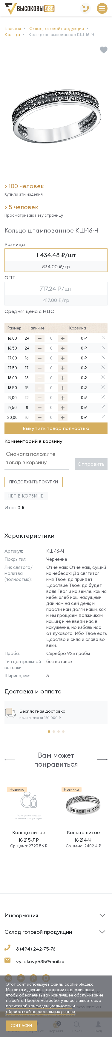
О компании (16, 940)
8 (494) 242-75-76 (36, 949)
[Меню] (102, 9)
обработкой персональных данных (40, 1011)
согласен (21, 1025)
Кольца (12, 941)
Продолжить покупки (33, 481)
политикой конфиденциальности (39, 1005)
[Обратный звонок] (85, 9)
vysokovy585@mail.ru (40, 961)
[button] (9, 759)
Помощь (66, 925)
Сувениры (68, 941)
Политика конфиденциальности (78, 937)
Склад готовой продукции (20, 919)
